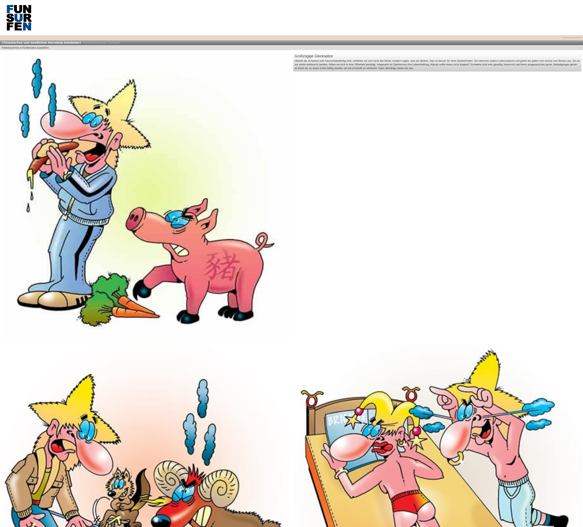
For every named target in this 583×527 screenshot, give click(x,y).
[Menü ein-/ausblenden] (291, 36)
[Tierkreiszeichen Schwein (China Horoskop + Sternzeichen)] (146, 197)
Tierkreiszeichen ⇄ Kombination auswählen (25, 47)
